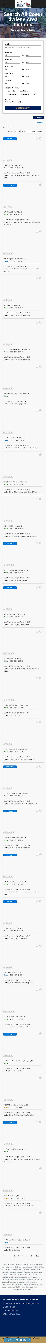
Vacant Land (12, 94)
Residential (11, 91)
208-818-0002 (10, 1307)
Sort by (23, 131)
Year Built (8, 80)
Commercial (25, 94)
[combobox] (23, 47)
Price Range (9, 73)
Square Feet (9, 66)
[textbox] (23, 47)
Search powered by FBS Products (23, 1289)
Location (7, 44)
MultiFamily (24, 91)
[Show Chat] (17, 1340)
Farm (35, 94)
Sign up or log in (38, 117)
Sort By (7, 99)
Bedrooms (8, 52)
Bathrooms (8, 59)
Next (37, 1256)
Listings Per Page (11, 131)
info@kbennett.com (12, 1310)
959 (32, 1256)
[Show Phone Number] (24, 1340)
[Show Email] (21, 1340)
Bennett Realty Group (12, 1314)
